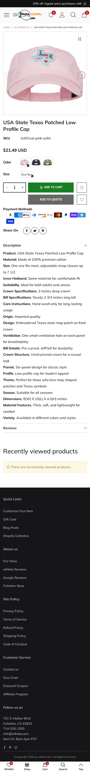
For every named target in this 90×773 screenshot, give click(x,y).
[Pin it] (43, 230)
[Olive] (47, 162)
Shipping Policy (14, 636)
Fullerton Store (13, 586)
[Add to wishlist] (82, 200)
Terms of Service (15, 619)
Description (12, 245)
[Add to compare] (82, 188)
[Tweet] (35, 230)
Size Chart (10, 678)
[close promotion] (85, 3)
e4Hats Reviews (14, 569)
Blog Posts (11, 528)
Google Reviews (15, 578)
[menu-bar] (8, 15)
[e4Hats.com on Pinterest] (10, 747)
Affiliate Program (15, 694)
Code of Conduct (15, 644)
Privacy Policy (13, 611)
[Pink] (24, 162)
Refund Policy (13, 628)
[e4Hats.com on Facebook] (4, 747)
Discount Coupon (15, 686)
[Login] (62, 15)
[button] (8, 75)
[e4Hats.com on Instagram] (15, 747)
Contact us (10, 669)
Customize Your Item (18, 511)
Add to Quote (51, 199)
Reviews (10, 428)
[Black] (36, 162)
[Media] (79, 39)
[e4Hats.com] (29, 15)
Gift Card (9, 519)
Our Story (10, 561)
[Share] (26, 230)
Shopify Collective (16, 536)
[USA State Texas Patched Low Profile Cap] (45, 73)
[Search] (73, 15)
